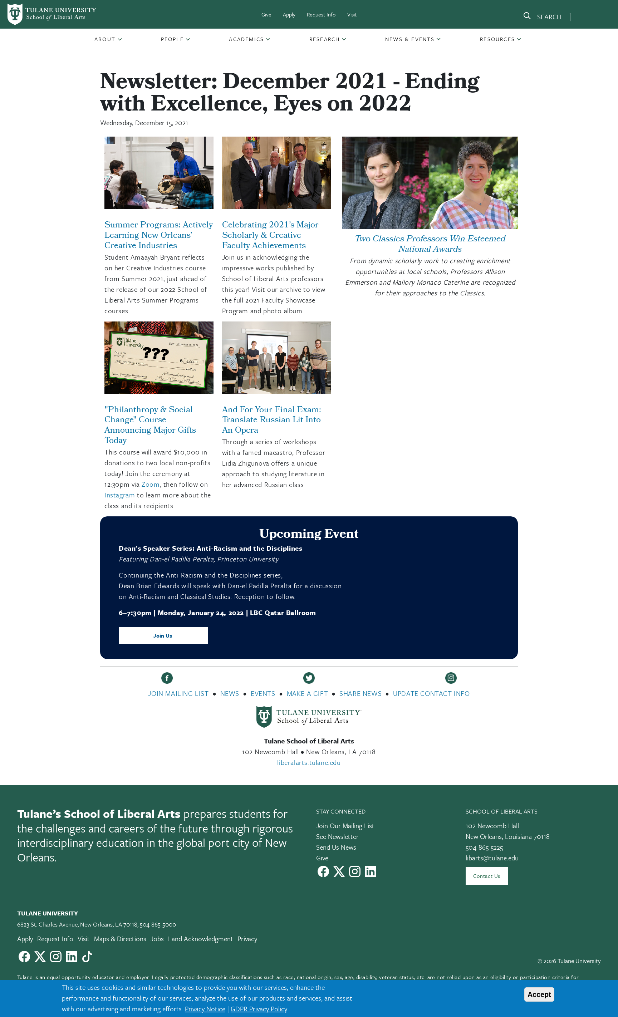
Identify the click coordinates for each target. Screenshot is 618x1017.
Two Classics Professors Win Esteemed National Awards (430, 244)
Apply (289, 14)
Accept (539, 994)
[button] (105, 39)
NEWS (229, 693)
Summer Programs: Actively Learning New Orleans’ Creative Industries (158, 236)
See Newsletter (337, 836)
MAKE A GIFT (307, 693)
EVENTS (263, 693)
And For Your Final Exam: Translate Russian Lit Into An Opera (271, 420)
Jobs (157, 938)
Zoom (151, 484)
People (172, 39)
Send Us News (336, 847)
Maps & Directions (120, 938)
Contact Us (486, 876)
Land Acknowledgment (200, 938)
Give (266, 14)
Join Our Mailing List (345, 825)
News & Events (410, 39)
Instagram (119, 495)
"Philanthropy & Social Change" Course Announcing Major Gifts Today (150, 425)
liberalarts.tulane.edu (308, 762)
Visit (352, 14)
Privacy (247, 938)
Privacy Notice (205, 1008)
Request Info (321, 14)
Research (324, 39)
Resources (497, 39)
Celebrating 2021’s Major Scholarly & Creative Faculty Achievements (270, 236)
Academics (246, 39)
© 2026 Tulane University (569, 960)
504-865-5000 (158, 924)
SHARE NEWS (360, 693)
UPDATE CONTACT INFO (431, 693)
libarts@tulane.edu (492, 858)
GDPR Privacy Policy (259, 1008)
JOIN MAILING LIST (178, 693)
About (105, 39)
